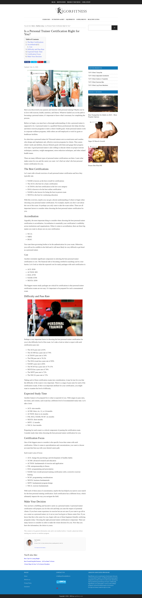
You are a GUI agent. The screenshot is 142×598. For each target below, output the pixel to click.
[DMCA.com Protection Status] (61, 583)
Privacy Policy (27, 583)
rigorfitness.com (78, 596)
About (25, 576)
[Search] (114, 27)
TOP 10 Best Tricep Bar (95, 72)
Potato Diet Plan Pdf (95, 165)
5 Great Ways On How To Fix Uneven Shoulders (37, 564)
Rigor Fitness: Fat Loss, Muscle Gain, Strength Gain (71, 11)
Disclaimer (27, 586)
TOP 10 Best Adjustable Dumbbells (98, 76)
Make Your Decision (34, 56)
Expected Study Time (34, 52)
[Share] (45, 62)
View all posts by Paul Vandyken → (40, 547)
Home (33, 26)
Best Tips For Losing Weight (32, 558)
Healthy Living (40, 26)
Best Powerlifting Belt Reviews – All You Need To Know (39, 561)
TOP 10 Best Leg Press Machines (98, 85)
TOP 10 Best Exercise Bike (96, 82)
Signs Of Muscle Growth (96, 141)
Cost (30, 47)
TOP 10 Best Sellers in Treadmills (98, 79)
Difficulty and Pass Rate (35, 49)
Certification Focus (34, 54)
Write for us (27, 579)
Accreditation (32, 44)
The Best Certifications (35, 42)
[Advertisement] (103, 49)
